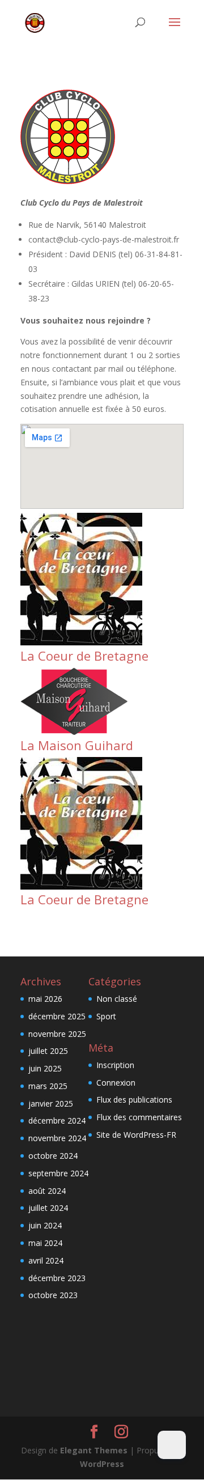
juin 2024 (45, 1225)
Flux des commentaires (139, 1117)
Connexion (115, 1082)
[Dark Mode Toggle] (171, 1445)
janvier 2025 (50, 1103)
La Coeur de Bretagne (84, 655)
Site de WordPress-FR (136, 1134)
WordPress (102, 1463)
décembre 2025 (57, 1016)
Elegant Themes (94, 1450)
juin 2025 (45, 1068)
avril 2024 (45, 1260)
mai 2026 (45, 998)
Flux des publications (134, 1099)
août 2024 (47, 1190)
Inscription (115, 1065)
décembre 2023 (57, 1278)
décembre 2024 (57, 1120)
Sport (106, 1016)
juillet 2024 (48, 1207)
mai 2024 (45, 1242)
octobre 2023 (53, 1295)
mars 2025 (47, 1086)
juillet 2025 (48, 1050)
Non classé (116, 998)
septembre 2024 (58, 1173)
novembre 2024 (57, 1138)
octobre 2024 (53, 1155)
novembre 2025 (57, 1033)
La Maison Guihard (76, 745)
